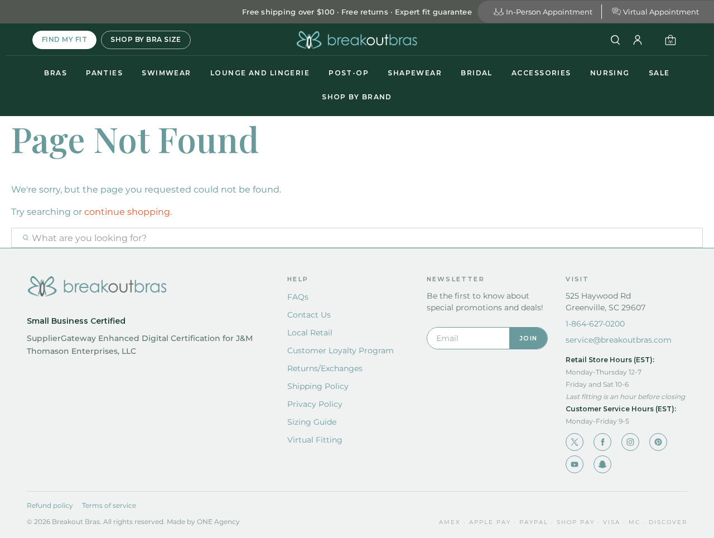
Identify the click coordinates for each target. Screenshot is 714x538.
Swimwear (166, 73)
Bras (55, 73)
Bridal (477, 73)
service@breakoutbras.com (619, 340)
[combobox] (357, 238)
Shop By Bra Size (145, 39)
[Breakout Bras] (357, 40)
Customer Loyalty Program (340, 350)
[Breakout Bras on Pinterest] (658, 442)
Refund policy (50, 505)
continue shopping (127, 211)
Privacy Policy (314, 404)
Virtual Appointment (661, 11)
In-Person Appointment (549, 11)
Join (528, 338)
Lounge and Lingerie (260, 73)
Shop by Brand (357, 97)
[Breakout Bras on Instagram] (630, 442)
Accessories (541, 73)
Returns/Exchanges (325, 368)
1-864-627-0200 (595, 324)
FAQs (297, 297)
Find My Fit (64, 39)
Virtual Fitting (314, 440)
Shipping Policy (318, 386)
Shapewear (415, 73)
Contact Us (309, 315)
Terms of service (109, 505)
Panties (104, 73)
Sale (659, 73)
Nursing (610, 73)
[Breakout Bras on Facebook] (602, 442)
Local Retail (309, 333)
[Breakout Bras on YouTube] (574, 464)
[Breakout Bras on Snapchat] (602, 464)
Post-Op (349, 73)
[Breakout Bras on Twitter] (574, 442)
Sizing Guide (311, 422)
